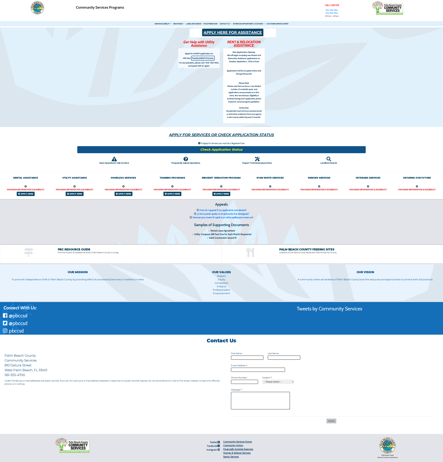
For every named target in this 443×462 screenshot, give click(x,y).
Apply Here (26, 194)
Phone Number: (239, 377)
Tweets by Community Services (329, 309)
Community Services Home (237, 441)
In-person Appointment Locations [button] (248, 24)
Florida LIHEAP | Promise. (203, 58)
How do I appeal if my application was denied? (222, 210)
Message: (236, 389)
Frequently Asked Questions (185, 163)
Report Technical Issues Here (257, 163)
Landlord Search (193, 24)
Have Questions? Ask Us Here (114, 163)
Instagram (212, 449)
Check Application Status (221, 149)
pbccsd (16, 331)
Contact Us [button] (224, 24)
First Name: (236, 353)
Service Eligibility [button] (162, 24)
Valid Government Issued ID (222, 237)
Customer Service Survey (277, 24)
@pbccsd (18, 315)
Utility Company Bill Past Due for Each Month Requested (222, 234)
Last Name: (273, 353)
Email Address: (239, 365)
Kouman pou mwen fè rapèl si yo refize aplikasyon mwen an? (223, 217)
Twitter (214, 442)
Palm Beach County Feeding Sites (306, 249)
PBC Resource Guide (74, 249)
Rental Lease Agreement (222, 230)
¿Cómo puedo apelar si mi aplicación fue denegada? (223, 213)
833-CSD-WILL (332, 10)
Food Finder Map (210, 24)
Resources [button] (178, 24)
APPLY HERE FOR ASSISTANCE (233, 32)
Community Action (233, 445)
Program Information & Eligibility (25, 189)
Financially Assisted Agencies (238, 449)
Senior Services (231, 456)
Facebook (212, 445)
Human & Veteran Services (237, 452)
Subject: (267, 377)
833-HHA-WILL (332, 13)
